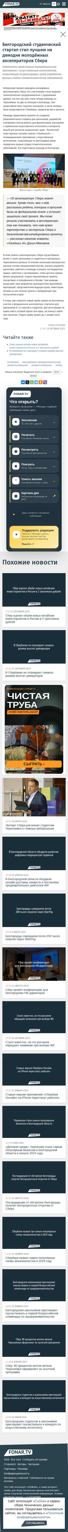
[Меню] (64, 4)
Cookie (40, 1501)
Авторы (21, 1464)
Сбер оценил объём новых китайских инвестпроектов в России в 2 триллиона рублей (34, 346)
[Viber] (45, 382)
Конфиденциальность (16, 1473)
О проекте (10, 1464)
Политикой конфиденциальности (40, 1515)
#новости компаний (17, 365)
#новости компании (41, 365)
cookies (32, 1487)
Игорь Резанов (56, 325)
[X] (27, 382)
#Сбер (59, 365)
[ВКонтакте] (23, 382)
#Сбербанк (13, 362)
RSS (6, 1459)
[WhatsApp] (32, 382)
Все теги (16, 1459)
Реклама (23, 1469)
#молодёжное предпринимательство (41, 362)
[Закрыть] (63, 34)
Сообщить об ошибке (34, 1459)
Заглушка (33, 1464)
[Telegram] (36, 382)
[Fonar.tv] (10, 4)
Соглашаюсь (35, 1523)
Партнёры (10, 1469)
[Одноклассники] (41, 382)
